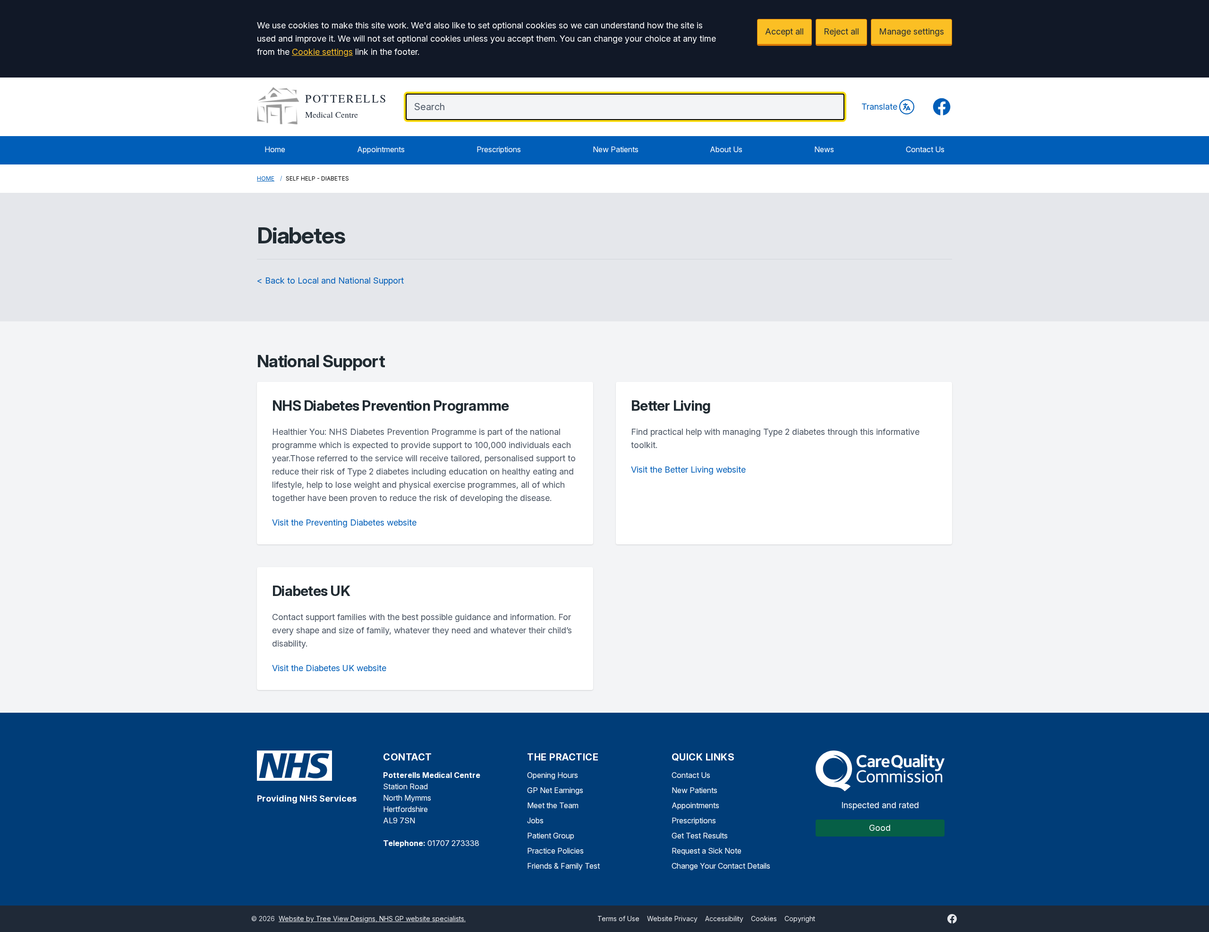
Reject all (841, 31)
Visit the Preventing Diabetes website (344, 522)
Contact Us (925, 149)
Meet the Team (553, 805)
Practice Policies (555, 850)
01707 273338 (453, 843)
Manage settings (911, 31)
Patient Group (550, 835)
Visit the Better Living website (688, 470)
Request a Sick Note (706, 850)
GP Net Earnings (555, 790)
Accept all (784, 31)
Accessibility (724, 919)
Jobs (535, 820)
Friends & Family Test (563, 866)
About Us (726, 149)
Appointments (381, 149)
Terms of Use (618, 919)
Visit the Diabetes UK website (329, 668)
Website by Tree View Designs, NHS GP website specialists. (372, 919)
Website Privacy (672, 919)
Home (274, 149)
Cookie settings (322, 52)
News (824, 149)
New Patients (616, 149)
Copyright (799, 919)
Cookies (764, 919)
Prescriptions (499, 149)
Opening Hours (552, 775)
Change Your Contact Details (721, 866)
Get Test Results (700, 835)
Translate (879, 107)
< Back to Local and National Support (330, 280)
